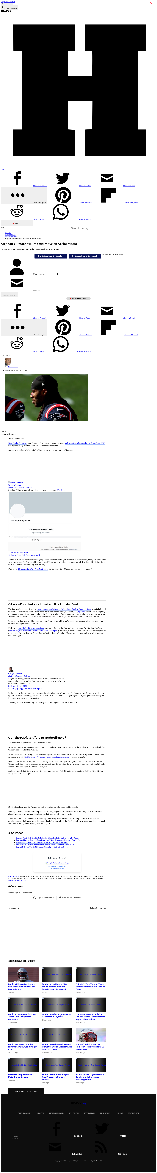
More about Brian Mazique (17, 880)
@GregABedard (15, 676)
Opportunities (74, 1113)
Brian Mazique (13, 367)
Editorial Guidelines (56, 1113)
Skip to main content (8, 2)
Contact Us (40, 1113)
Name (35, 274)
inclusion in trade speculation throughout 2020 (85, 443)
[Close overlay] (150, 3)
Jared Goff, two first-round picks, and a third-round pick (33, 630)
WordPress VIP (97, 1161)
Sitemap (120, 1113)
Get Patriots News (79, 298)
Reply (13, 555)
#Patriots (61, 490)
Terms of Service (106, 1113)
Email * (36, 291)
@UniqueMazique (16, 487)
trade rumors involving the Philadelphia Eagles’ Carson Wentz (64, 609)
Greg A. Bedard (15, 673)
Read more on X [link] (33, 555)
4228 (10, 688)
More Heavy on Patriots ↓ (26, 1091)
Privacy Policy (89, 1113)
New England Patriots (17, 443)
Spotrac (81, 611)
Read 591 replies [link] (35, 688)
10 (9, 555)
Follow (29, 487)
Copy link (21, 555)
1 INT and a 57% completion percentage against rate (47, 757)
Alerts (17, 223)
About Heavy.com (24, 1113)
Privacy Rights (133, 1113)
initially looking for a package (31, 628)
